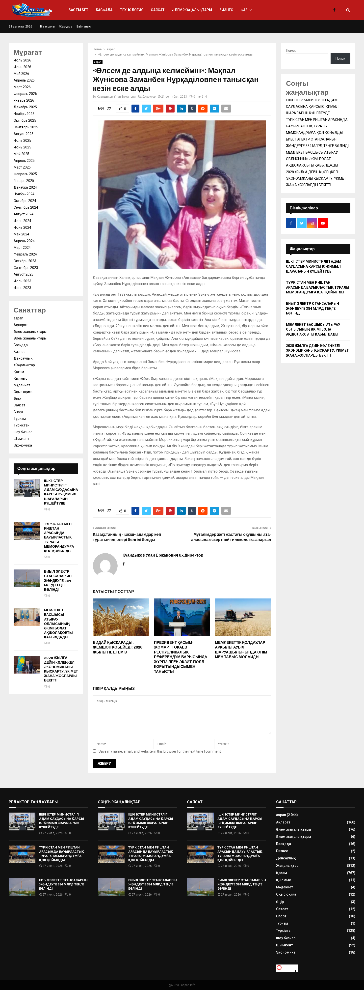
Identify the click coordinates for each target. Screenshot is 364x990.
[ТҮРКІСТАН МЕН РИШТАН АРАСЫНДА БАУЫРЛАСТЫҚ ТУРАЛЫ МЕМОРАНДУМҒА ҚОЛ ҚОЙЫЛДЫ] (27, 531)
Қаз (244, 10)
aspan (97, 62)
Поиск (291, 51)
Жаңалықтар (24, 365)
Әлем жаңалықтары (192, 10)
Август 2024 (23, 214)
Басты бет (78, 10)
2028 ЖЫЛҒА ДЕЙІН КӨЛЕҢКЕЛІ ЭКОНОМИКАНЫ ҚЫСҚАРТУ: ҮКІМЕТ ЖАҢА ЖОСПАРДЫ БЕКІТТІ (61, 669)
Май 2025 (21, 154)
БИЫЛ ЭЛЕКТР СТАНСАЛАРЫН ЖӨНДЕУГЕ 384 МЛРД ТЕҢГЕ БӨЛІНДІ (58, 580)
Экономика (23, 445)
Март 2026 (22, 87)
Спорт (18, 412)
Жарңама (65, 26)
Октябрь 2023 (25, 261)
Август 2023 (23, 274)
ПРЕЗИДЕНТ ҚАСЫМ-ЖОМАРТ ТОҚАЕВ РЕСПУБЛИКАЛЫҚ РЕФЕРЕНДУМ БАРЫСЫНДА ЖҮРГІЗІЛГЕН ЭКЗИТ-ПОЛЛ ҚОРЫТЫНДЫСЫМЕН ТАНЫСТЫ (180, 657)
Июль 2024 (22, 221)
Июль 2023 (22, 281)
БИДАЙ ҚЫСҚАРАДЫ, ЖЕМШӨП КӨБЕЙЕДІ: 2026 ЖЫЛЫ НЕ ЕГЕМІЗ (117, 647)
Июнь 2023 (22, 288)
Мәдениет (22, 385)
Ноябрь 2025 (24, 114)
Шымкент (21, 439)
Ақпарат (21, 325)
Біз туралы (47, 26)
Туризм (20, 419)
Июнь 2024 (22, 227)
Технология (131, 10)
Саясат (158, 10)
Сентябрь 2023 (26, 268)
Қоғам (19, 372)
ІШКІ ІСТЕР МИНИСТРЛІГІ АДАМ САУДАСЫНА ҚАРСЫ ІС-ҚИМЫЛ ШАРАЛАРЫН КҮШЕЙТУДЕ (61, 492)
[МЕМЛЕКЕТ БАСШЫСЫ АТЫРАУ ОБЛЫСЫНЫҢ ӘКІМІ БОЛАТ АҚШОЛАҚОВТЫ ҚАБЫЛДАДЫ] (27, 617)
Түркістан (21, 425)
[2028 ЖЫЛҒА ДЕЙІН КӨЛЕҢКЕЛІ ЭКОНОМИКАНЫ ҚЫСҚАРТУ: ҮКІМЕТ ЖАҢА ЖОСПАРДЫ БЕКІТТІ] (27, 665)
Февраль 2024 (25, 254)
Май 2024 (21, 234)
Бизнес (226, 10)
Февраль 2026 (25, 94)
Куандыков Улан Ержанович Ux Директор (126, 96)
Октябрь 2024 (25, 201)
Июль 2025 (22, 140)
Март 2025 (22, 167)
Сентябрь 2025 (26, 127)
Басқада (104, 10)
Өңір (17, 398)
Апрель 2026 (24, 80)
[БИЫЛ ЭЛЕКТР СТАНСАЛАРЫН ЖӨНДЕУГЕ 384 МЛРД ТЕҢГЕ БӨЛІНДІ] (27, 578)
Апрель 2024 (24, 241)
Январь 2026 (24, 100)
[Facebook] (335, 10)
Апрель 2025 (24, 161)
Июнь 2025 (22, 147)
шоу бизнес (23, 432)
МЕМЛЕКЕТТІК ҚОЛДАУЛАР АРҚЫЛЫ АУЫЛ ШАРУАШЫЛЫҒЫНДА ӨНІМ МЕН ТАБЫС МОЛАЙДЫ (241, 649)
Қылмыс (20, 378)
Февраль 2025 (25, 174)
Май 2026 (21, 74)
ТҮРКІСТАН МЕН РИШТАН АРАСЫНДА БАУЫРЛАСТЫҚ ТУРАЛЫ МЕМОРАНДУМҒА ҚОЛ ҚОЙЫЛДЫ (59, 537)
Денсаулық (23, 358)
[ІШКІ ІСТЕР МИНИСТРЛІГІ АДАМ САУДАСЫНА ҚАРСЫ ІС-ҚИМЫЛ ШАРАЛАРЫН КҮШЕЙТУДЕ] (27, 488)
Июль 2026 (22, 60)
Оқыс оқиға (23, 392)
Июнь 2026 (22, 67)
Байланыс (84, 26)
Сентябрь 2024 (26, 207)
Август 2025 (23, 134)
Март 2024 (22, 248)
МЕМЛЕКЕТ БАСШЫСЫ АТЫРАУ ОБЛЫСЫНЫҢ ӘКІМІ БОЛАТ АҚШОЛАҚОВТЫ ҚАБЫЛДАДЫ (58, 623)
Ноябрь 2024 (24, 194)
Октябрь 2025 (25, 120)
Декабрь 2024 (25, 187)
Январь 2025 (24, 181)
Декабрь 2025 (25, 107)
